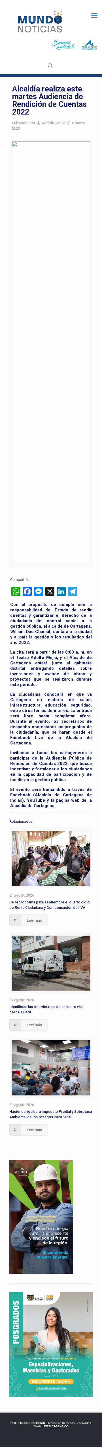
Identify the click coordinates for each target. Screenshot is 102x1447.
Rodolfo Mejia (53, 123)
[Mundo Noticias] (39, 21)
